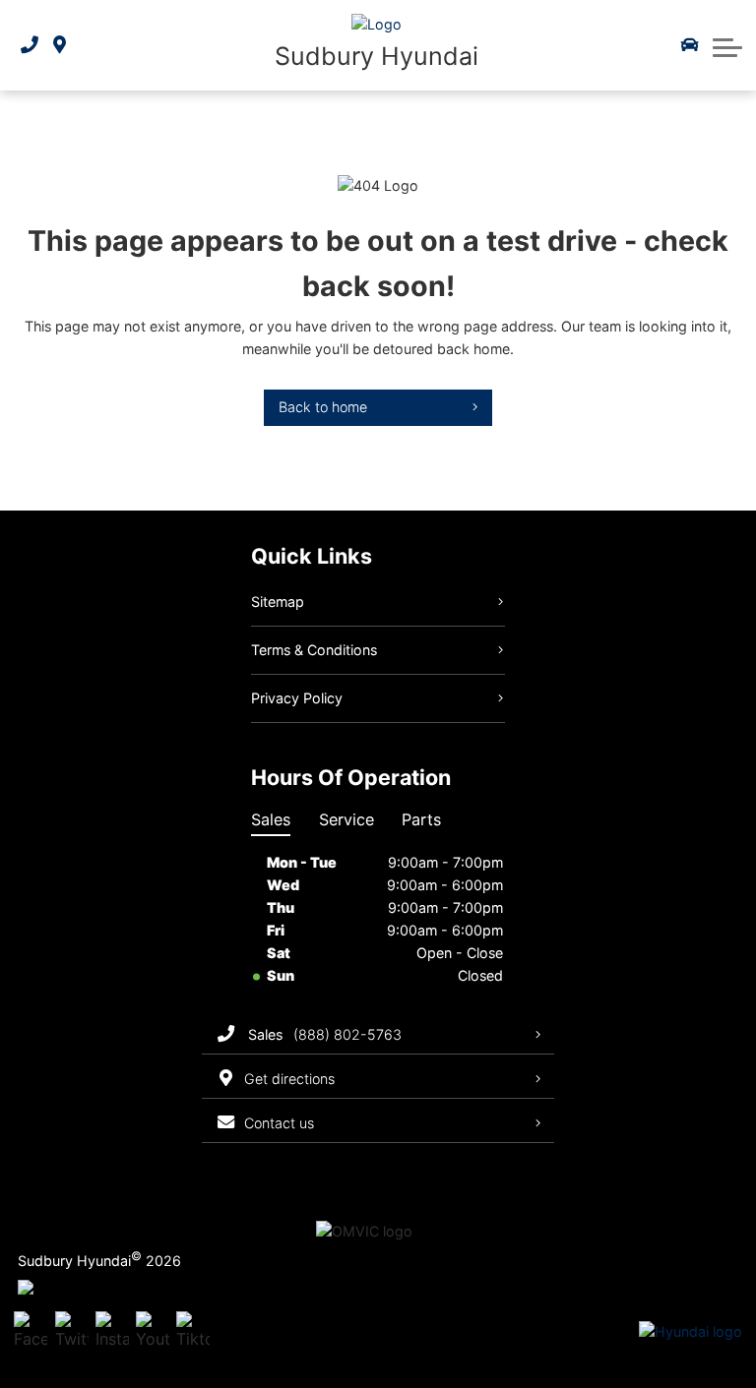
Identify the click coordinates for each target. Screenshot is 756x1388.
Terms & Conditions (314, 649)
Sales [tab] (270, 819)
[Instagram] (112, 1332)
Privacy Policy (297, 698)
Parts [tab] (421, 819)
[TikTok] (193, 1332)
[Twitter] (72, 1332)
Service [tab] (346, 819)
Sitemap (277, 601)
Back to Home (323, 406)
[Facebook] (30, 1332)
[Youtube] (152, 1332)
